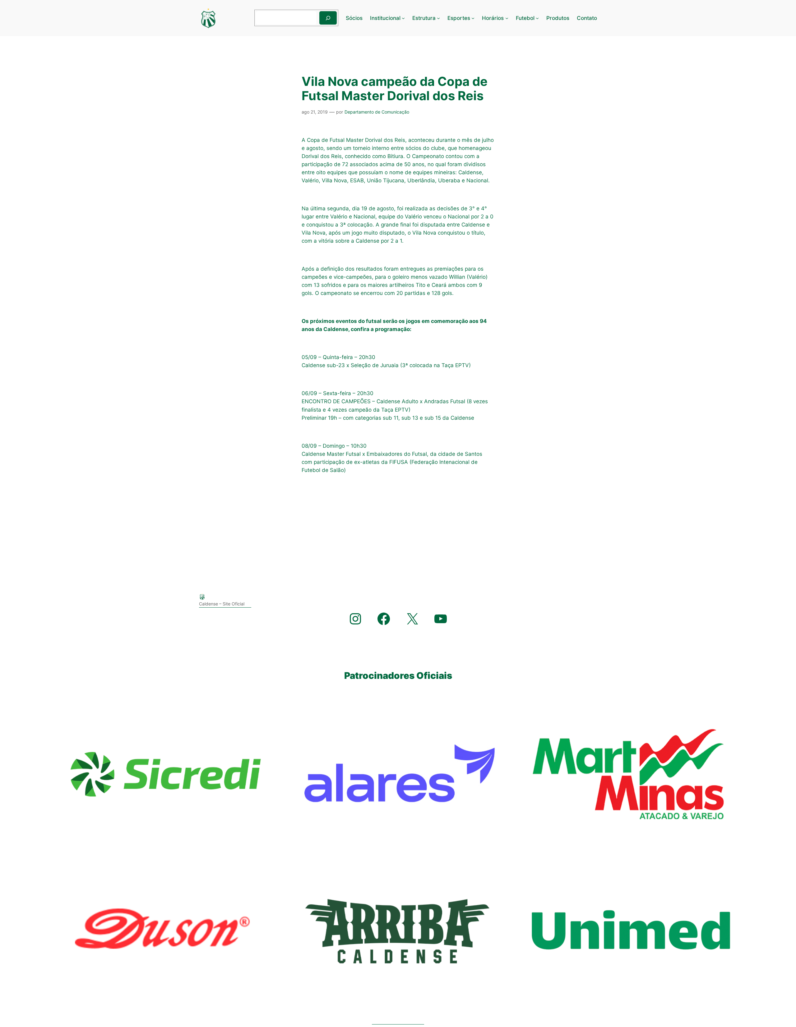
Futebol (525, 18)
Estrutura (424, 18)
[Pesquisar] (328, 18)
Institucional (385, 18)
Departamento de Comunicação (377, 111)
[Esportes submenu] (472, 18)
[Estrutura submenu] (438, 18)
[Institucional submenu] (403, 18)
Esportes (458, 18)
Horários (493, 18)
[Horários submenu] (506, 18)
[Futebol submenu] (537, 18)
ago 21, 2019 (315, 111)
